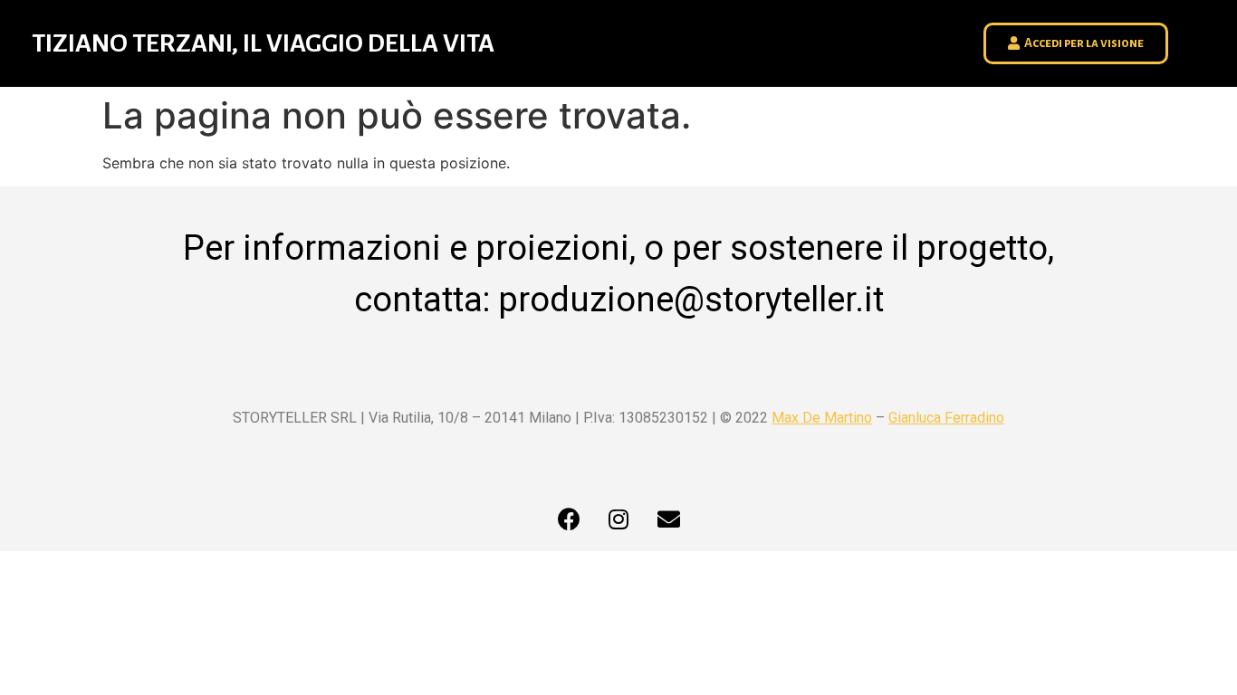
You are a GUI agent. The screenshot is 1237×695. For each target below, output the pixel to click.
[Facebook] (568, 519)
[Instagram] (618, 519)
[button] (1075, 43)
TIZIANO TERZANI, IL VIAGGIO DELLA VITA (263, 43)
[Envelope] (668, 519)
